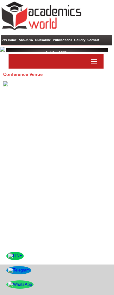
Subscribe (43, 40)
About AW (26, 40)
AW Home (9, 40)
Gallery (80, 40)
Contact (93, 40)
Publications (62, 40)
